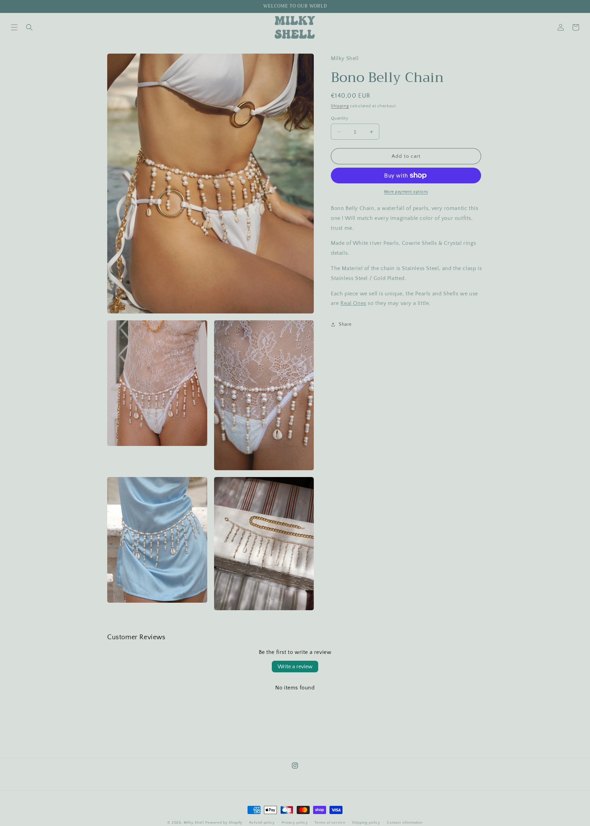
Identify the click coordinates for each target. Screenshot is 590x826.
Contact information (404, 823)
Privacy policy (295, 823)
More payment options (406, 192)
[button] (14, 27)
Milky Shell (194, 823)
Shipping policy (366, 823)
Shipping (340, 106)
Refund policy (262, 823)
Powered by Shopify (223, 823)
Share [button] (345, 324)
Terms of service (329, 823)
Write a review (295, 666)
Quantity (339, 118)
